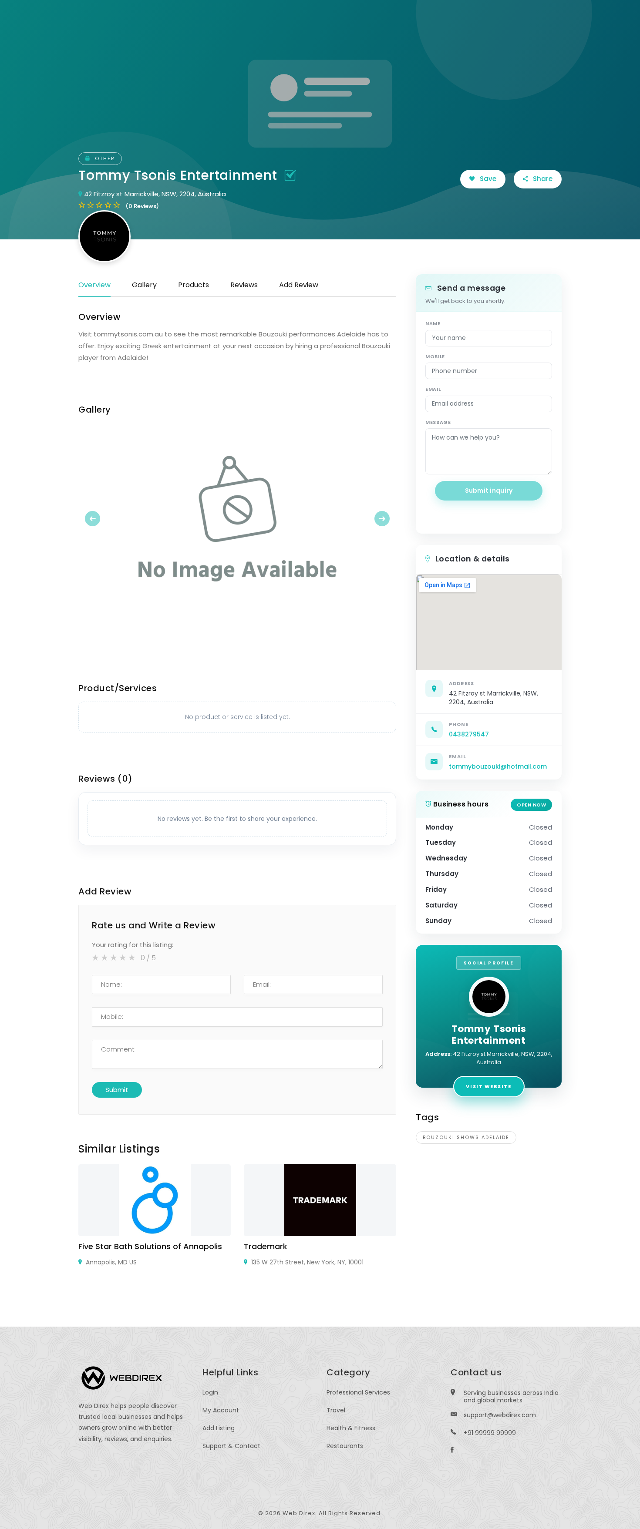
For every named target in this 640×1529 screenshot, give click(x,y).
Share (541, 178)
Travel (336, 1410)
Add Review (298, 285)
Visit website (488, 1086)
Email (433, 389)
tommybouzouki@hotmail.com (498, 766)
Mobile (435, 356)
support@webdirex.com (500, 1415)
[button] (102, 518)
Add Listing (218, 1428)
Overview (94, 285)
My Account (220, 1410)
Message (438, 422)
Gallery (144, 285)
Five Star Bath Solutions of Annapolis (150, 1246)
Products (193, 285)
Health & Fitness (351, 1428)
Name (433, 323)
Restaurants (345, 1446)
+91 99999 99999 (490, 1432)
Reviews (244, 285)
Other (104, 158)
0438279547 (469, 734)
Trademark (265, 1246)
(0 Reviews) (142, 206)
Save (487, 178)
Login (210, 1392)
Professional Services (358, 1392)
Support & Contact (231, 1446)
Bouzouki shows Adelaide (466, 1137)
